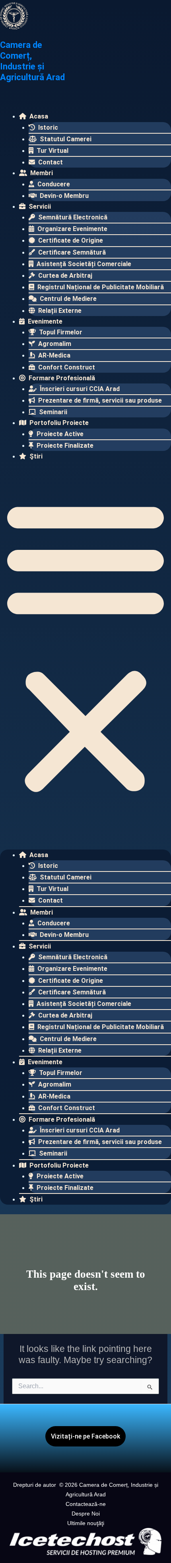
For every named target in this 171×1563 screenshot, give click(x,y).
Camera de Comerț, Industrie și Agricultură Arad (32, 61)
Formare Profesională (61, 378)
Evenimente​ (44, 321)
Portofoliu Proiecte (58, 423)
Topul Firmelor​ (59, 332)
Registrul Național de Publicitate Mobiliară (100, 287)
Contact (50, 162)
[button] (85, 646)
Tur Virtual (51, 150)
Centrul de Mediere (67, 298)
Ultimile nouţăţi (85, 1523)
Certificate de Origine (70, 240)
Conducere (53, 184)
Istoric (47, 127)
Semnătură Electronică (72, 217)
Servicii (39, 206)
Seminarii (52, 412)
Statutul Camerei (64, 139)
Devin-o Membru (63, 196)
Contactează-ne (86, 1504)
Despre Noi (86, 1513)
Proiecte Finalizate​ (64, 445)
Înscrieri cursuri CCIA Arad (79, 389)
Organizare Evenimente (71, 229)
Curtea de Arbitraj (64, 275)
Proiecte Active (59, 434)
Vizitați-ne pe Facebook (85, 1436)
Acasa (38, 116)
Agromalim (54, 344)
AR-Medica (53, 355)
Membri (41, 173)
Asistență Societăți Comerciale (83, 264)
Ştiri (35, 456)
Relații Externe (59, 310)
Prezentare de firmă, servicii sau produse (99, 400)
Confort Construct (66, 367)
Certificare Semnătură (71, 252)
